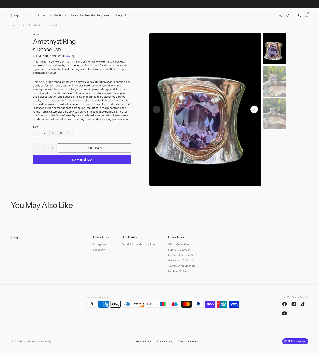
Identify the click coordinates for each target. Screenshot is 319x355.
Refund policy (144, 341)
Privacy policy (165, 341)
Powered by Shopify (39, 341)
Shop (22, 25)
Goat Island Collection (181, 260)
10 (71, 133)
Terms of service (188, 341)
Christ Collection (178, 244)
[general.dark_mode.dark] (280, 15)
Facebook (99, 249)
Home (13, 25)
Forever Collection (179, 249)
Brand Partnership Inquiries (138, 244)
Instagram (99, 244)
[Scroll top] (315, 351)
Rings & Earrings (35, 25)
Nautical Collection (180, 271)
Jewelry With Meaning (182, 265)
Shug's (23, 341)
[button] (288, 15)
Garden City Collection (182, 255)
